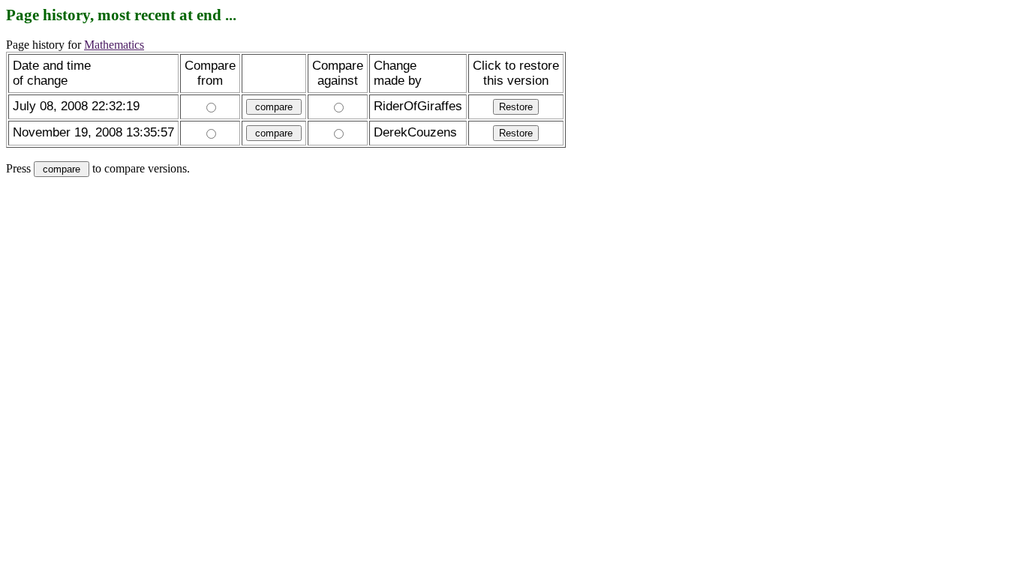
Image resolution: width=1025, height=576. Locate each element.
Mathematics (114, 44)
